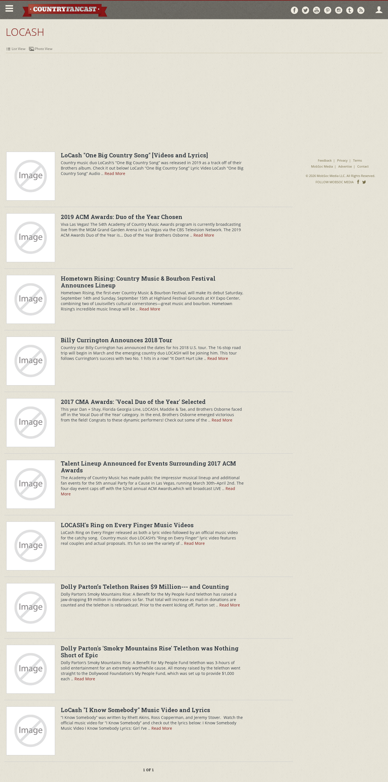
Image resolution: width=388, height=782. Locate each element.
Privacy (342, 160)
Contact (363, 166)
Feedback (325, 160)
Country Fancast (64, 10)
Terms (357, 160)
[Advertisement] (194, 95)
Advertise (345, 166)
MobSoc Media (322, 166)
